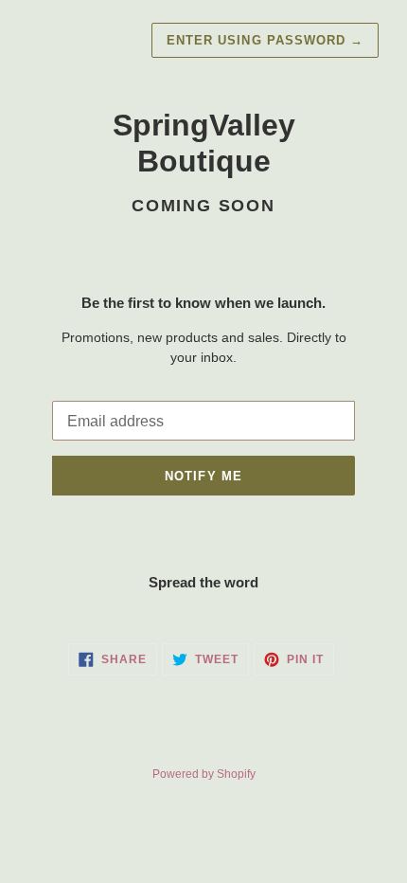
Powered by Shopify (204, 774)
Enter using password (265, 40)
